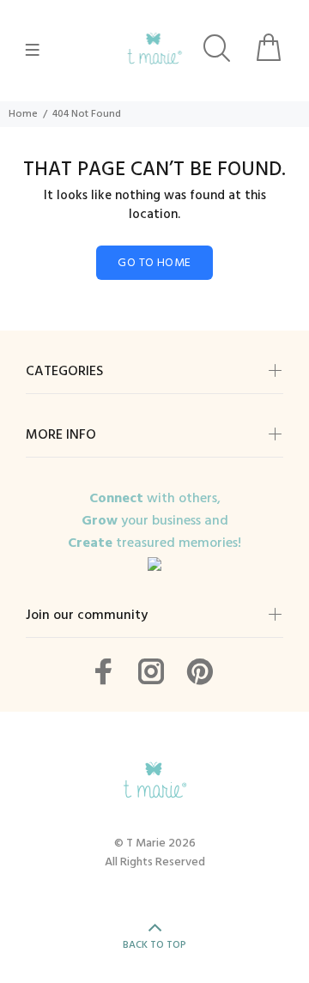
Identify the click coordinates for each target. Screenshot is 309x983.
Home (23, 114)
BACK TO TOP (154, 945)
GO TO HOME (154, 263)
